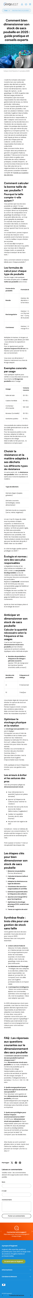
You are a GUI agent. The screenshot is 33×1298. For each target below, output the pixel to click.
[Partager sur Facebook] (16, 1163)
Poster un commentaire (16, 1216)
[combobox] (16, 10)
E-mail (4, 1191)
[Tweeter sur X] (12, 1163)
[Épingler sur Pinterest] (20, 1163)
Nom (3, 1182)
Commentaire (7, 1200)
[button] (26, 4)
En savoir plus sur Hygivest (13, 1261)
